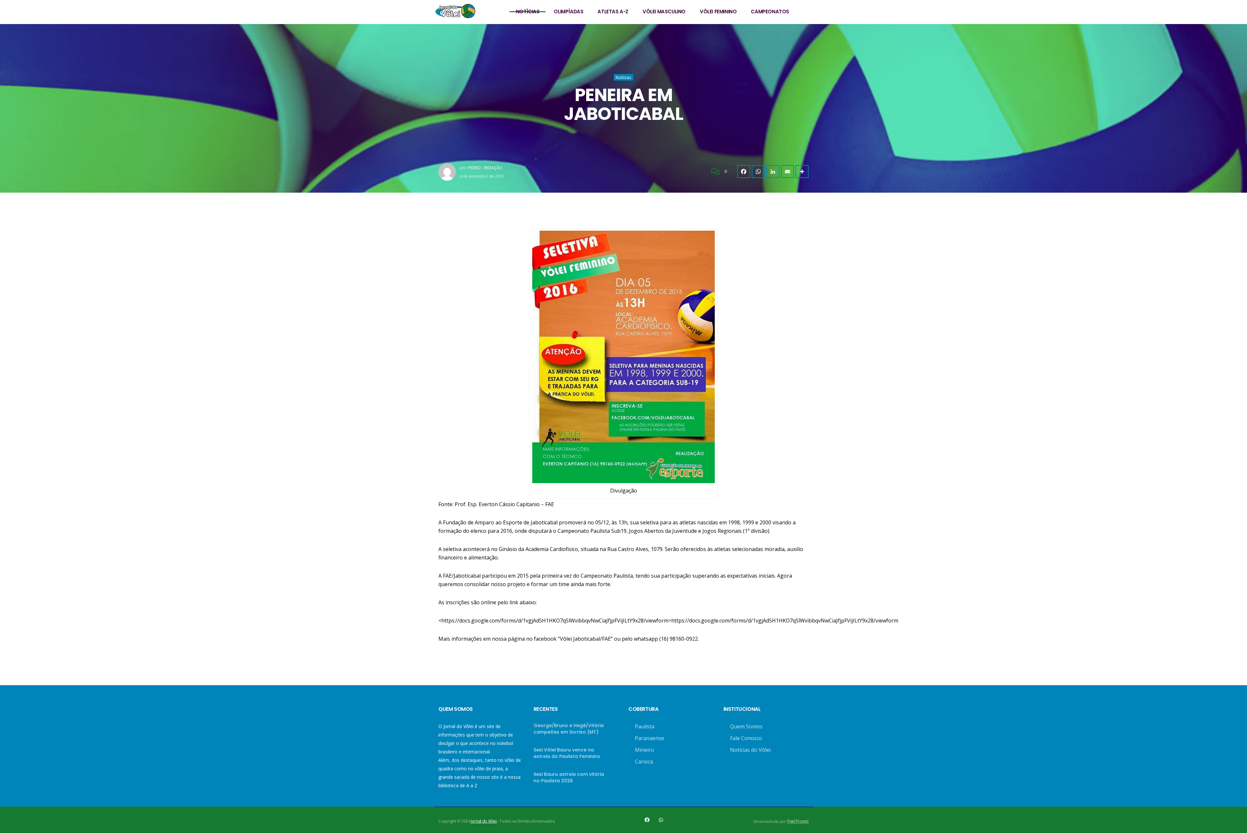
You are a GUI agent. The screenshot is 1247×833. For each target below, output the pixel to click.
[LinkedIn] (772, 171)
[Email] (787, 171)
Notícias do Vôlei (750, 749)
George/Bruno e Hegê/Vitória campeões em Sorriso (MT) (569, 728)
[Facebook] (743, 171)
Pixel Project (798, 821)
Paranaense (649, 738)
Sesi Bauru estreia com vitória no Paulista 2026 (569, 777)
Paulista (644, 726)
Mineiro (644, 749)
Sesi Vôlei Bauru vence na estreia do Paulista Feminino (567, 753)
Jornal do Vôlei (484, 821)
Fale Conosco (746, 738)
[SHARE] (802, 171)
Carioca (644, 761)
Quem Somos (746, 726)
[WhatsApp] (758, 171)
